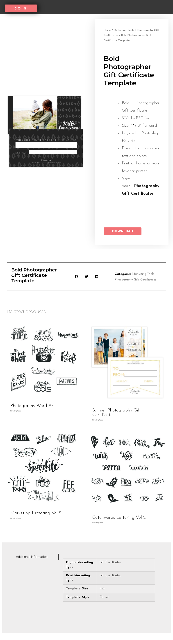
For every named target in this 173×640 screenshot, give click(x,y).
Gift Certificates (110, 562)
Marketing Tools (124, 30)
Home (107, 30)
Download (122, 231)
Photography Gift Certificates (135, 279)
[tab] (36, 557)
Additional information (32, 556)
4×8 (102, 588)
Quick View (43, 397)
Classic (104, 597)
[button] (21, 8)
